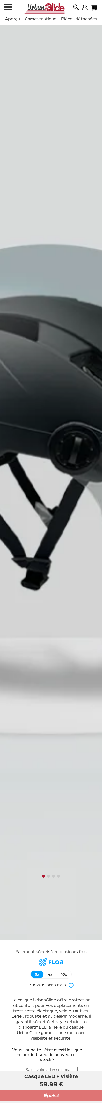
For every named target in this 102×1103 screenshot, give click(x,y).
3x (37, 974)
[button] (43, 876)
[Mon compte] (85, 7)
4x (50, 974)
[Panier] (94, 8)
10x (64, 974)
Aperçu (12, 19)
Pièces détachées (79, 19)
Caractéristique (40, 19)
